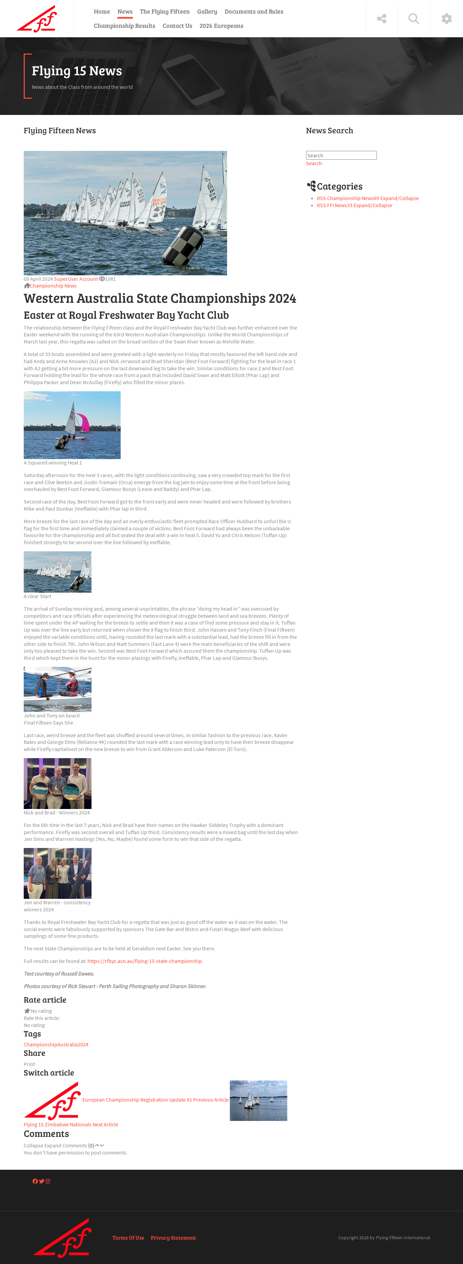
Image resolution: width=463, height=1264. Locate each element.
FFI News (340, 205)
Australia (67, 1044)
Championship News (53, 285)
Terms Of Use (128, 1237)
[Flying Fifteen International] (36, 18)
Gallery (207, 11)
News (125, 11)
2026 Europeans (221, 25)
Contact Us (177, 25)
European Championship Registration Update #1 (155, 1099)
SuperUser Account (76, 278)
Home (102, 11)
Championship (40, 1044)
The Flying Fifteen (165, 11)
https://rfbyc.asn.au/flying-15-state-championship (144, 960)
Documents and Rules (254, 11)
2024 (83, 1044)
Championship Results (124, 25)
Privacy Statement (173, 1237)
